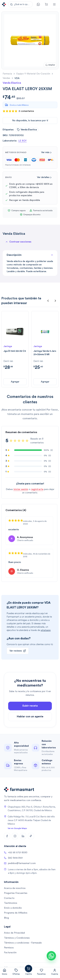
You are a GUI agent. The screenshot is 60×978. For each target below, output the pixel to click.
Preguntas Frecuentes (15, 893)
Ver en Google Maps (17, 828)
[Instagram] (15, 836)
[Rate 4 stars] (23, 440)
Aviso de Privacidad (14, 933)
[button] (20, 4)
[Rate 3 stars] (19, 440)
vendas (6, 78)
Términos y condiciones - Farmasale (23, 943)
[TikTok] (31, 836)
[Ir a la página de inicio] (4, 4)
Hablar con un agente (30, 716)
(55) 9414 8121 (15, 858)
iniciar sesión (21, 489)
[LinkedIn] (23, 836)
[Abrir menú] (54, 4)
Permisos (9, 948)
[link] (17, 78)
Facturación (10, 952)
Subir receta (30, 706)
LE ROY (22, 141)
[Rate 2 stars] (15, 440)
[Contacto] (38, 4)
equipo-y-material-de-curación (33, 74)
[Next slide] (55, 300)
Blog (6, 918)
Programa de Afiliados (15, 913)
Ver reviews (16, 651)
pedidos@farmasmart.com (22, 863)
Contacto (9, 898)
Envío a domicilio (13, 908)
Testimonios (10, 903)
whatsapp (46, 630)
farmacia (7, 74)
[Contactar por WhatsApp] (51, 955)
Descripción (14, 255)
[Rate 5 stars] (27, 440)
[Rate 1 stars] (11, 440)
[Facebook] (7, 836)
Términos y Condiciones (17, 938)
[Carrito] (46, 4)
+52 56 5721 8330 (17, 852)
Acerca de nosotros (15, 888)
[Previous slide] (48, 300)
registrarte (37, 489)
